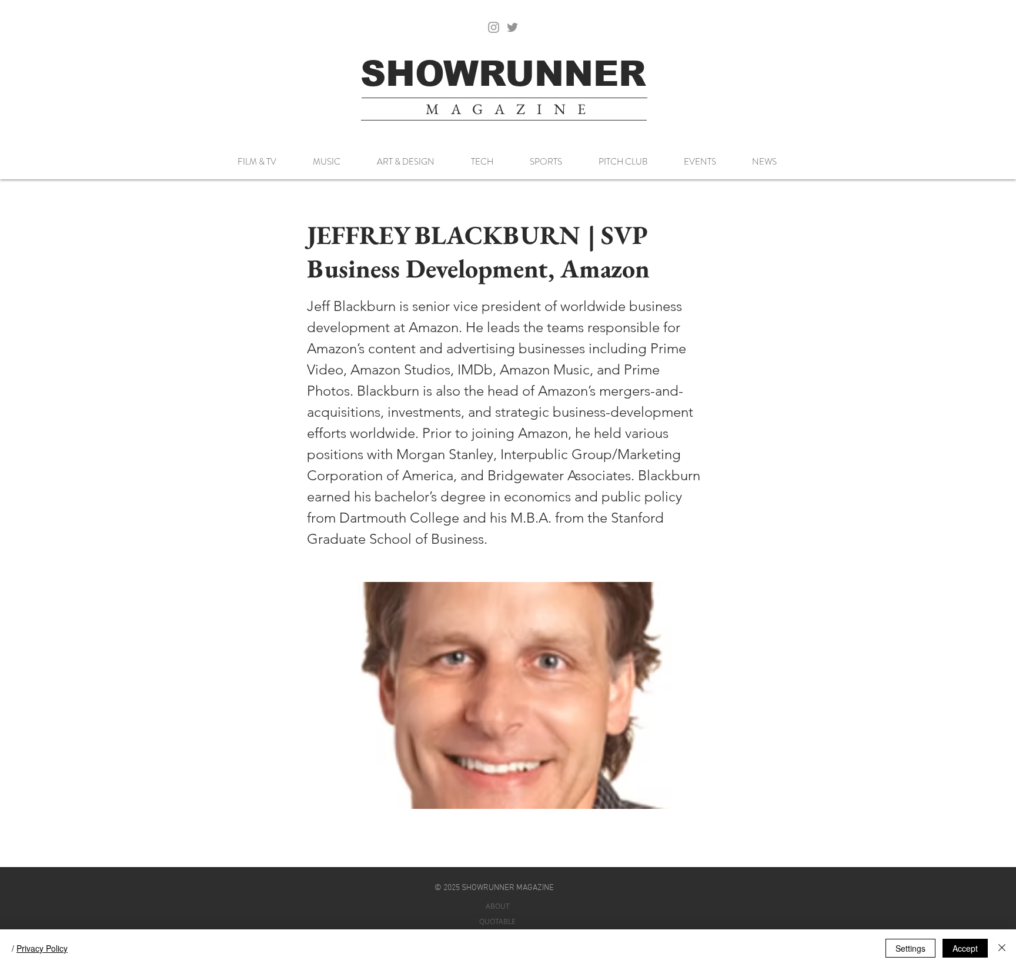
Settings (910, 948)
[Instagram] (493, 27)
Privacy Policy (42, 948)
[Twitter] (512, 27)
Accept (965, 948)
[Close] (1002, 948)
